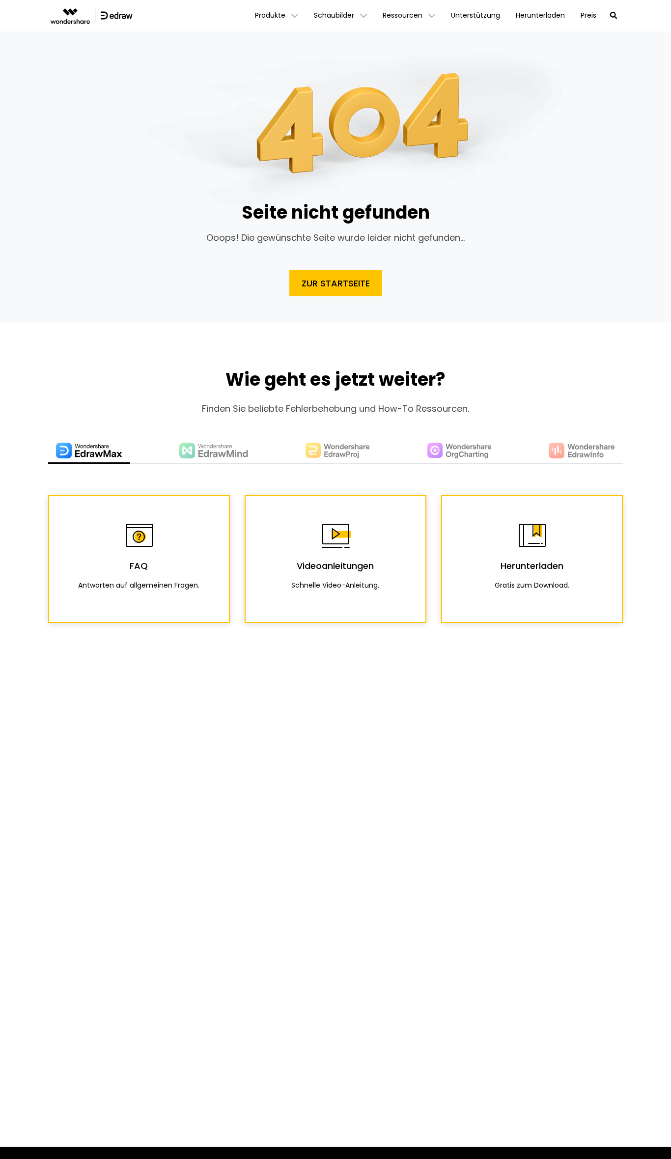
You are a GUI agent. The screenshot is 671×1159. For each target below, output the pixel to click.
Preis (588, 15)
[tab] (89, 451)
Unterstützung (475, 15)
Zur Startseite (336, 283)
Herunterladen (540, 15)
